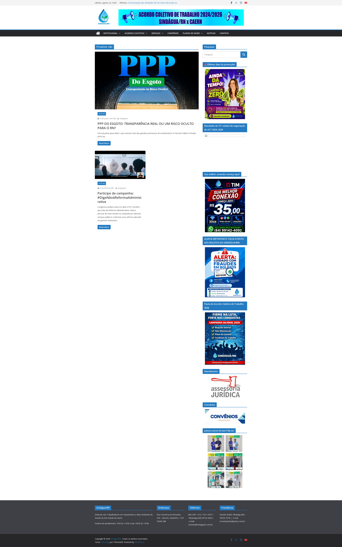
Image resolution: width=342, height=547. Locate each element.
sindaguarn (123, 118)
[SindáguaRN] (98, 33)
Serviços (155, 33)
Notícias (211, 33)
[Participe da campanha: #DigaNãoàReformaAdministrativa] (120, 165)
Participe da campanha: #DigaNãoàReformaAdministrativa (119, 197)
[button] (118, 33)
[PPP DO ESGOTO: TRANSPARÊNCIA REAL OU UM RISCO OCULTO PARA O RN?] (147, 80)
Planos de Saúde (191, 33)
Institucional (110, 33)
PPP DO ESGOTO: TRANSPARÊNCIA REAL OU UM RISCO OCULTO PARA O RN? (146, 125)
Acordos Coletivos (134, 33)
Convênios (173, 33)
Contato (224, 33)
